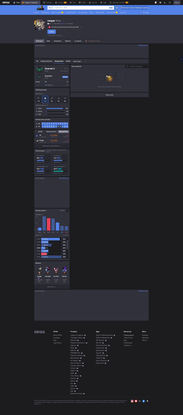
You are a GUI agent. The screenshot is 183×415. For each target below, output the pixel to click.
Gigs (71, 391)
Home (36, 12)
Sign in (177, 2)
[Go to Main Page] (6, 2)
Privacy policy (129, 335)
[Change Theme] (165, 2)
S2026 (40, 131)
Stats (91, 12)
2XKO (72, 373)
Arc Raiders (74, 360)
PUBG (72, 348)
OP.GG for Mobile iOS (103, 338)
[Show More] (156, 2)
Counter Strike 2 (75, 365)
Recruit (144, 340)
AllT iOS (98, 343)
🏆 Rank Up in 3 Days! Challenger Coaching (129, 8)
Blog (54, 340)
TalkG (72, 386)
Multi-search (100, 12)
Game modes (57, 12)
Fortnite (73, 368)
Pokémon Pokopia (76, 355)
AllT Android (100, 340)
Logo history (57, 343)
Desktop (73, 378)
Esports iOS (100, 363)
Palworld (73, 340)
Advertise (145, 338)
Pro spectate (82, 12)
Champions (45, 12)
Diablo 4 (73, 371)
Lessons (123, 12)
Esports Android (101, 360)
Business (145, 335)
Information (112, 12)
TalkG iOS (99, 358)
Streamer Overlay (76, 393)
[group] (52, 248)
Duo (71, 383)
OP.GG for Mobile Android (104, 335)
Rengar (41, 140)
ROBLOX (73, 350)
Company (56, 338)
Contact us (127, 345)
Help (125, 340)
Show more (109, 95)
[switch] (64, 210)
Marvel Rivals (74, 358)
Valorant (73, 345)
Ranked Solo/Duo (51, 131)
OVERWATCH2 (75, 353)
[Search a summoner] (111, 8)
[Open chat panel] (181, 59)
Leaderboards (70, 12)
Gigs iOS (98, 353)
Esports (73, 388)
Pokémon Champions (77, 343)
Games (72, 381)
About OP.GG (57, 335)
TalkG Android (100, 355)
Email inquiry (128, 343)
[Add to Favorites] (63, 20)
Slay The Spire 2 (75, 363)
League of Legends (31, 2)
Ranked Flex (63, 131)
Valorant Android (101, 345)
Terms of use (128, 338)
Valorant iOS (100, 348)
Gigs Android (100, 350)
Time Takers (74, 376)
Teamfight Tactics (76, 338)
